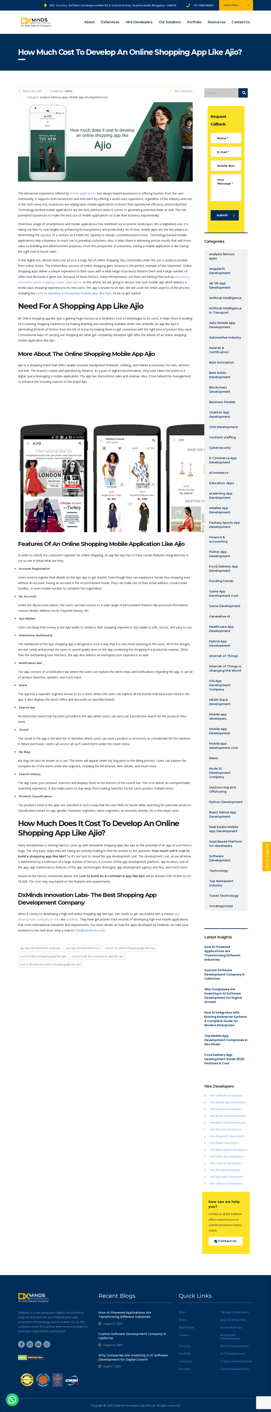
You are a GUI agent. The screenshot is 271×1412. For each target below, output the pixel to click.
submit (222, 215)
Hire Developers (139, 22)
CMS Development (223, 427)
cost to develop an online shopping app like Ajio (50, 964)
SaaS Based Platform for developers (225, 844)
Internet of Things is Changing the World (225, 668)
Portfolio (194, 22)
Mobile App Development (219, 731)
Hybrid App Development (219, 643)
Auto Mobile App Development (222, 325)
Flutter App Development (219, 554)
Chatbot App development (219, 415)
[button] (12, 1399)
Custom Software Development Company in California (224, 974)
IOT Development (232, 1353)
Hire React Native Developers (228, 1150)
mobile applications (83, 193)
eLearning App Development (220, 496)
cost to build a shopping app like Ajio (43, 956)
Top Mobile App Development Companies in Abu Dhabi (225, 1040)
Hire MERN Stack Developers (228, 1122)
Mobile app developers (218, 716)
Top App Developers (234, 1312)
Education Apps (221, 483)
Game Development (224, 606)
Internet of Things (223, 656)
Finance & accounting (218, 539)
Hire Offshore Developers (226, 1183)
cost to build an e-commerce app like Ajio (98, 956)
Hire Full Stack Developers (226, 1177)
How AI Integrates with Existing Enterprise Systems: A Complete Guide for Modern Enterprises (226, 1018)
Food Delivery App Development (223, 569)
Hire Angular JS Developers (227, 1136)
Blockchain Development (219, 390)
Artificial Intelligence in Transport (225, 310)
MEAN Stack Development (219, 702)
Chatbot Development (236, 1361)
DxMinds (72, 919)
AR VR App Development (219, 285)
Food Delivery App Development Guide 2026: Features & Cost (224, 1059)
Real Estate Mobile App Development (223, 829)
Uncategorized (221, 906)
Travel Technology (223, 896)
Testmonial (186, 1327)
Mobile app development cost (223, 746)
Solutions (185, 1361)
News (213, 758)
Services (185, 1346)
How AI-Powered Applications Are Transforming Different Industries (222, 953)
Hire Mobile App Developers (228, 1102)
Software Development (219, 858)
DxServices (110, 22)
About (89, 22)
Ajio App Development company (40, 948)
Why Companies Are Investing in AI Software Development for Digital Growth (223, 995)
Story (182, 1312)
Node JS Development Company (219, 773)
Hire (213, 1109)
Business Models (222, 402)
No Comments (184, 91)
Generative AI (219, 616)
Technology (218, 871)
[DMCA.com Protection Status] (31, 1357)
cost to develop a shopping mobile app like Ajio (73, 293)
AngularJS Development (219, 271)
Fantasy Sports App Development (224, 525)
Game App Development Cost (223, 594)
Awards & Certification (219, 350)
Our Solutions (170, 22)
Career (184, 1335)
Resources (216, 22)
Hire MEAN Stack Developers (228, 1116)
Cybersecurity (220, 448)
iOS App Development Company (219, 685)
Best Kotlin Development (219, 375)
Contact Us (241, 22)
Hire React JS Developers (226, 1129)
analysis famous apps (222, 256)
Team (183, 1319)
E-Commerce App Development (223, 460)
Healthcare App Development (221, 629)
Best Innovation (221, 362)
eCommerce (218, 473)
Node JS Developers (228, 1109)
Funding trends (221, 581)
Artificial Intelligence (225, 298)
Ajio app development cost (83, 948)
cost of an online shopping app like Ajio (130, 948)
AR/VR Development (234, 1346)
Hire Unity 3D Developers (226, 1163)
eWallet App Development (219, 510)
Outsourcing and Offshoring (222, 789)
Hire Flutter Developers (224, 1143)
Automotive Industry (225, 337)
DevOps (184, 1369)
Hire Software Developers (226, 1095)
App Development (233, 1319)
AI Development (231, 1327)
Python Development (226, 802)
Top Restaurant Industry (221, 883)
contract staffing (222, 437)
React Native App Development (222, 814)
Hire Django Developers (225, 1170)
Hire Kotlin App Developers (227, 1156)
